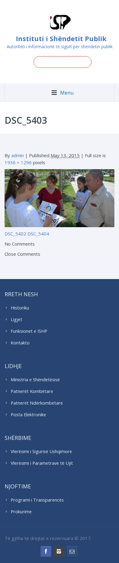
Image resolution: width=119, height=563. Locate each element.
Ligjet (16, 319)
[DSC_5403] (59, 198)
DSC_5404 (38, 234)
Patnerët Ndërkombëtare (37, 403)
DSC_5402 (15, 234)
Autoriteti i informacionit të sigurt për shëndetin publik (60, 46)
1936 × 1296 (18, 162)
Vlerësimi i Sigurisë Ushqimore (41, 451)
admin (17, 155)
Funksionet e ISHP (29, 331)
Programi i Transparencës (37, 500)
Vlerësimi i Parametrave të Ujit (42, 463)
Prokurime (21, 511)
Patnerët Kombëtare (32, 391)
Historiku (20, 308)
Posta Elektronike (28, 414)
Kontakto (20, 343)
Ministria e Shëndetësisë (35, 379)
